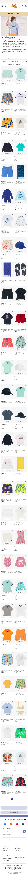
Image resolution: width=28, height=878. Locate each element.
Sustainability (6, 860)
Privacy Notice (18, 848)
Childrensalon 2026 (16, 872)
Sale (13, 10)
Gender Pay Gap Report (6, 855)
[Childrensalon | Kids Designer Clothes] (14, 5)
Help (16, 855)
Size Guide (5, 852)
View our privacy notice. (6, 834)
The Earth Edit (15, 840)
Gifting (16, 844)
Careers (16, 846)
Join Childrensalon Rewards (14, 816)
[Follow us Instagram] (11, 824)
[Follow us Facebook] (5, 824)
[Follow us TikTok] (23, 824)
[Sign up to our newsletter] (24, 831)
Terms (16, 852)
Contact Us (5, 848)
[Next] (17, 799)
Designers (20, 10)
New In (6, 10)
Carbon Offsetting (7, 858)
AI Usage (17, 850)
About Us (5, 850)
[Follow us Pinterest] (17, 824)
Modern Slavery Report (20, 857)
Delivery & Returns (7, 844)
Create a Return (6, 846)
